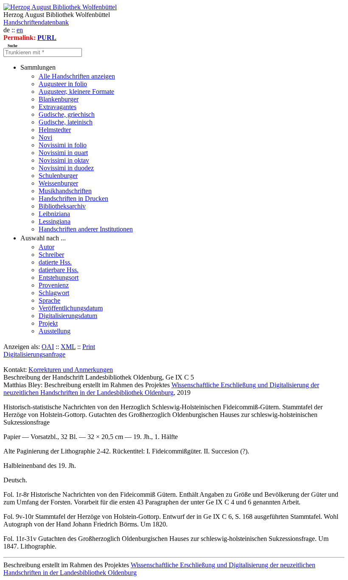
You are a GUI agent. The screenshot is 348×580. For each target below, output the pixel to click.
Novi (45, 137)
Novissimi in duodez (66, 168)
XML (68, 346)
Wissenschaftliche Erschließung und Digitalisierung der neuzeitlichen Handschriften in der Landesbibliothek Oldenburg (161, 388)
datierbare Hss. (59, 269)
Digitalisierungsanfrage (34, 354)
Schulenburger (58, 175)
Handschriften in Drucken (73, 198)
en (20, 30)
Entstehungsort (59, 277)
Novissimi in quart (63, 152)
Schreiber (51, 254)
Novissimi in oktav (64, 160)
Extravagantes (57, 106)
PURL (46, 37)
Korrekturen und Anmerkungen (70, 369)
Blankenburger (59, 99)
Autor (46, 247)
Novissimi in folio (63, 145)
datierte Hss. (55, 262)
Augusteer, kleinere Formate (76, 91)
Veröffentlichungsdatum (71, 308)
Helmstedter (55, 129)
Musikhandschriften (65, 190)
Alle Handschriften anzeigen (77, 76)
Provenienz (54, 285)
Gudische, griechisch (67, 114)
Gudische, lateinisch (66, 122)
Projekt (48, 323)
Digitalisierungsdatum (68, 315)
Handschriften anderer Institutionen (86, 229)
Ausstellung (54, 331)
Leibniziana (54, 213)
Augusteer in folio (63, 83)
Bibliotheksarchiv (62, 206)
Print (88, 346)
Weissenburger (58, 183)
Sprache (49, 300)
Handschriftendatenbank (36, 22)
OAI (48, 346)
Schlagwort (54, 292)
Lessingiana (54, 221)
